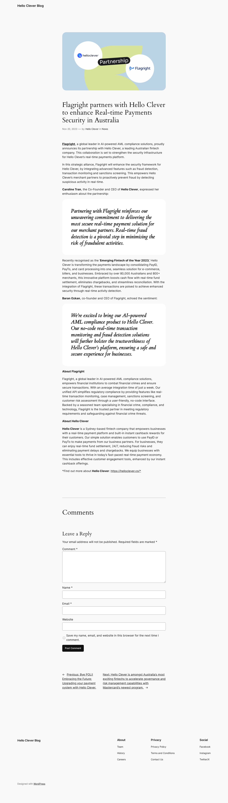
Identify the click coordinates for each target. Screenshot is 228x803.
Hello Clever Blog (30, 6)
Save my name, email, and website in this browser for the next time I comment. (112, 637)
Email (67, 603)
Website (67, 619)
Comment (70, 549)
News (105, 128)
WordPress (39, 783)
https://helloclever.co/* (126, 471)
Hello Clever (91, 128)
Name (67, 587)
